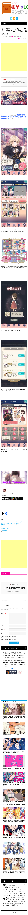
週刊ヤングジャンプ (10, 903)
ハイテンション (16, 895)
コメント (3, 613)
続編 (5, 903)
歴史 (12, 901)
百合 (22, 901)
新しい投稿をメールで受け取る (9, 639)
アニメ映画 (11, 887)
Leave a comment (23, 38)
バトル (7, 897)
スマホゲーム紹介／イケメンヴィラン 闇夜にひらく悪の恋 (6, 523)
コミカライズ (6, 891)
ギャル (20, 889)
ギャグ (16, 889)
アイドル (19, 885)
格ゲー (9, 901)
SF (7, 885)
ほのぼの (14, 885)
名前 (2, 626)
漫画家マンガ (17, 901)
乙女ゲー (15, 576)
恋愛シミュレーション (22, 576)
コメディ (13, 891)
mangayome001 (7, 36)
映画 (6, 901)
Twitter (11, 18)
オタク (6, 889)
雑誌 (10, 905)
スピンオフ (16, 893)
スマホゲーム (10, 576)
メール (3, 629)
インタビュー (16, 887)
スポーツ (20, 893)
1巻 (4, 885)
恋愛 (17, 899)
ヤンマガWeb (20, 897)
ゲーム (8, 573)
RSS (14, 18)
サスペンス (18, 891)
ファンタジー (13, 897)
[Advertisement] (14, 59)
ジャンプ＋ (9, 893)
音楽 (17, 905)
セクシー (10, 895)
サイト (2, 633)
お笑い (10, 885)
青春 (13, 905)
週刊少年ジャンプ (18, 903)
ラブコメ (7, 899)
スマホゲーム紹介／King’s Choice (5, 529)
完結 (14, 899)
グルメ (23, 889)
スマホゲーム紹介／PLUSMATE (18, 522)
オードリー (11, 889)
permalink (25, 578)
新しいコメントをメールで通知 (9, 636)
